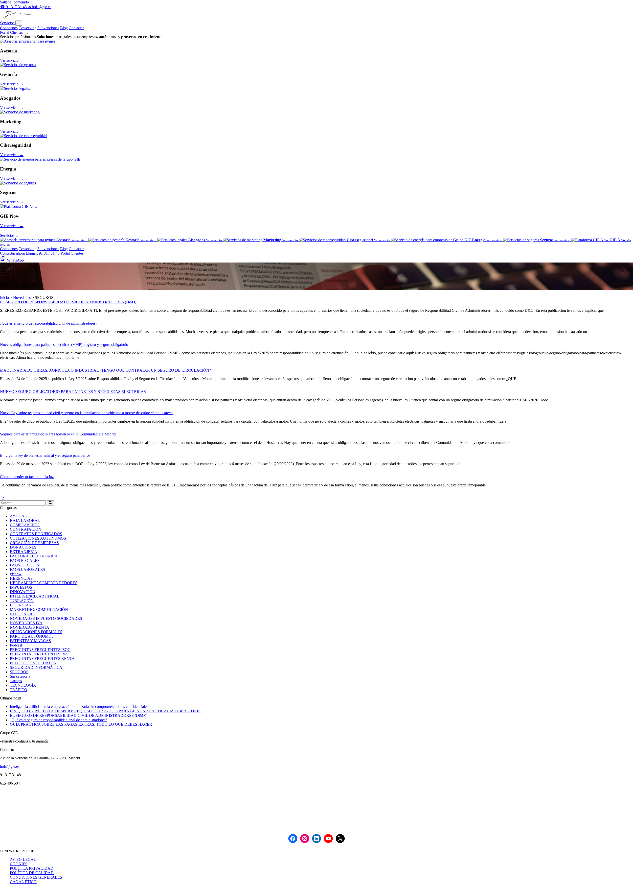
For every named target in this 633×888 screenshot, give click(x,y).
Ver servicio (11, 60)
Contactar (76, 28)
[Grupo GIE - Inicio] (16, 18)
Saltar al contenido (14, 2)
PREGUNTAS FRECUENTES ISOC (40, 650)
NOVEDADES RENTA (29, 627)
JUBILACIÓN (22, 601)
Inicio (4, 297)
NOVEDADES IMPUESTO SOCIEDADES (46, 618)
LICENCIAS (20, 605)
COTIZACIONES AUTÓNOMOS (38, 538)
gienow (16, 574)
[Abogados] (15, 88)
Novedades (22, 297)
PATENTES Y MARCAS (30, 641)
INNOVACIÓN (22, 592)
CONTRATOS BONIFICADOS (36, 534)
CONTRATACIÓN (25, 529)
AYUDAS (18, 516)
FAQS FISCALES (25, 560)
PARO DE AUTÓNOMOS (32, 636)
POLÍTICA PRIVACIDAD (31, 868)
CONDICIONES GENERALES (36, 877)
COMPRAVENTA (25, 525)
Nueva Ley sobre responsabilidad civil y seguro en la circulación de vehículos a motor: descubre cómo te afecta (86, 413)
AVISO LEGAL (23, 859)
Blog (64, 28)
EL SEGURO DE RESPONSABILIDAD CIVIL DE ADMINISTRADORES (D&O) (68, 302)
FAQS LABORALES (27, 569)
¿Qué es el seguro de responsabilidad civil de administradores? (48, 323)
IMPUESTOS (21, 587)
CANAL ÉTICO (23, 882)
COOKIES (18, 864)
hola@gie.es (9, 766)
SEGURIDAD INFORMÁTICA (36, 667)
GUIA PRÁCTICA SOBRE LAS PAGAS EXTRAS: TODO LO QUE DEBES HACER (81, 724)
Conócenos (9, 28)
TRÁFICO (18, 690)
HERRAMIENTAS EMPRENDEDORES (43, 583)
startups (16, 681)
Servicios (7, 23)
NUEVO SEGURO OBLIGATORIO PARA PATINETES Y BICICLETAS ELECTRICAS (73, 391)
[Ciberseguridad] (23, 136)
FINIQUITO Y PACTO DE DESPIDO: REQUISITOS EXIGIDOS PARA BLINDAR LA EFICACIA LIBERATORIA (105, 711)
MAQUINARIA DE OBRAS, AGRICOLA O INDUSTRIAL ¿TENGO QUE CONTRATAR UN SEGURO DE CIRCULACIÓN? (105, 370)
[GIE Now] (18, 206)
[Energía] (40, 159)
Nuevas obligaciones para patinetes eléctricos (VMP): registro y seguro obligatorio (64, 344)
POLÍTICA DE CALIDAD (32, 873)
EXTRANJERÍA (23, 552)
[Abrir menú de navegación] (26, 33)
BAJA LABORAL (25, 520)
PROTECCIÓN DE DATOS (33, 663)
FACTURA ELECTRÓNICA (34, 556)
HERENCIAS (21, 578)
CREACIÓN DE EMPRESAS (34, 543)
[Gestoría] (18, 65)
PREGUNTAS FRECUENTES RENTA (42, 658)
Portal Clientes (12, 32)
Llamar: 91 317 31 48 (43, 253)
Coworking (27, 28)
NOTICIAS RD (22, 614)
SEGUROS (19, 672)
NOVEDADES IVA (26, 623)
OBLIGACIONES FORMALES (36, 632)
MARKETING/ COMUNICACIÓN (39, 609)
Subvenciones (48, 28)
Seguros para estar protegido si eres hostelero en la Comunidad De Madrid (58, 434)
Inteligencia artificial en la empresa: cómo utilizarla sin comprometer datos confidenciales (79, 706)
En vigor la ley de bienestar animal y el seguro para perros (45, 455)
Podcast (16, 645)
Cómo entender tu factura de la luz (27, 477)
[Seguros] (18, 183)
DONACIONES (23, 547)
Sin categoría (20, 676)
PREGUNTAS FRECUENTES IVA (39, 654)
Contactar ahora (13, 253)
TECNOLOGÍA (23, 685)
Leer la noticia (11, 319)
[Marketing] (20, 112)
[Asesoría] (27, 41)
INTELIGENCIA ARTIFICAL (34, 596)
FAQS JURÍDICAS (26, 565)
